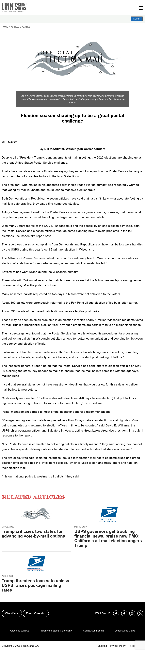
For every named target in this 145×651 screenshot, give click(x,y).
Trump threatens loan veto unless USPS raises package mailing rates (35, 585)
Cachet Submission (93, 630)
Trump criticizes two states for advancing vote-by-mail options (33, 533)
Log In (136, 19)
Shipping (102, 645)
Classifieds (12, 613)
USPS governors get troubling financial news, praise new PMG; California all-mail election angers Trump (108, 538)
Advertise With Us (19, 630)
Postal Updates (20, 27)
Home (5, 27)
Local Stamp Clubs (125, 630)
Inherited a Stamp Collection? (56, 630)
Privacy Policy (118, 645)
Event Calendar (35, 613)
